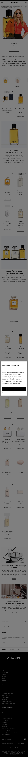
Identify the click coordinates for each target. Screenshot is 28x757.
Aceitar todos (14, 388)
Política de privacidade (14, 383)
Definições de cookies (7, 392)
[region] (14, 378)
